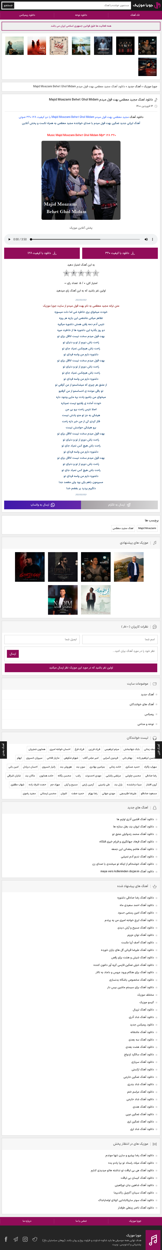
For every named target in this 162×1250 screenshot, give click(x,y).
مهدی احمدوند (93, 776)
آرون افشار (151, 785)
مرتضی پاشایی (113, 776)
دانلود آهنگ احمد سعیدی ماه (137, 905)
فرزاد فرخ (79, 749)
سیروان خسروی (34, 758)
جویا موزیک (150, 87)
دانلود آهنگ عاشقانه (142, 1032)
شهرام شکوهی (71, 758)
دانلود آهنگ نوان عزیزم (140, 935)
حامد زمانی (115, 767)
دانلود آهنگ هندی (143, 1107)
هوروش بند (66, 767)
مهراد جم (55, 785)
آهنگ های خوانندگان (142, 704)
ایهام (19, 758)
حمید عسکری (132, 767)
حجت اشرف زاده (37, 785)
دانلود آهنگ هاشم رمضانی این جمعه (132, 849)
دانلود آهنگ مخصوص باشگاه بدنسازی (131, 980)
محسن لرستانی (48, 794)
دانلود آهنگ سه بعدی (141, 1040)
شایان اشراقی (14, 776)
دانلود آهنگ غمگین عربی (140, 1114)
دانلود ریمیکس (27, 15)
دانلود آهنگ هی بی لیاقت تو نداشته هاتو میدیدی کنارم (122, 1170)
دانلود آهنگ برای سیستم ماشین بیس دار (130, 987)
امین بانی (13, 767)
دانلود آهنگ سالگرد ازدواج (139, 1055)
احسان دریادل (30, 767)
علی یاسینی (104, 785)
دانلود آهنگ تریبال (143, 1010)
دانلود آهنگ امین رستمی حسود (136, 913)
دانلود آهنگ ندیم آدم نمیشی (137, 857)
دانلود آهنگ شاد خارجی (140, 1099)
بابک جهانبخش (131, 749)
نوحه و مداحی (146, 724)
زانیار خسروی (49, 767)
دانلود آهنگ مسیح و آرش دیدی (136, 928)
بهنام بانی (127, 758)
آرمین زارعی (88, 785)
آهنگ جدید (134, 87)
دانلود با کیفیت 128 (39, 253)
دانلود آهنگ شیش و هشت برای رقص (132, 958)
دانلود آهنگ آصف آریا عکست (137, 943)
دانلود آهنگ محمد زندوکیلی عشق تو (133, 834)
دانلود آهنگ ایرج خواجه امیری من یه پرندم (129, 920)
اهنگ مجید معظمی (123, 528)
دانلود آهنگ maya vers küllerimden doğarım (127, 871)
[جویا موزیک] (147, 5)
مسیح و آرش (71, 785)
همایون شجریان (36, 749)
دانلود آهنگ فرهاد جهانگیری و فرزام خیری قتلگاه (126, 842)
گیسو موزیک (146, 1002)
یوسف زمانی (150, 749)
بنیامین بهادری (97, 767)
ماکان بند (30, 776)
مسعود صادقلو (149, 794)
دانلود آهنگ (136, 117)
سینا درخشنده (134, 785)
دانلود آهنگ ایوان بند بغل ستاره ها (133, 827)
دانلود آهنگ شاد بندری (140, 1084)
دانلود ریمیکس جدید (142, 1025)
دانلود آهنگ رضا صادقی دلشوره (135, 898)
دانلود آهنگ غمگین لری (140, 1122)
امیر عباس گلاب (91, 758)
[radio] (95, 273)
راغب (78, 776)
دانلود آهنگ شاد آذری (141, 1017)
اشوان (64, 794)
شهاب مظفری (17, 785)
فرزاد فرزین (94, 749)
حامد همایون (46, 776)
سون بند (80, 767)
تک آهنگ (135, 15)
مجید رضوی (29, 794)
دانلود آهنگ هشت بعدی (140, 1047)
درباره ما (27, 1221)
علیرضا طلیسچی (128, 794)
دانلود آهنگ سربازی (142, 1062)
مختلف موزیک (145, 995)
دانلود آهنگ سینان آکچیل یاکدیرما (134, 1193)
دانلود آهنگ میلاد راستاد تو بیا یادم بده (131, 1163)
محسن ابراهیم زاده (147, 758)
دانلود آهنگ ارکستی (143, 1070)
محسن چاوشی (133, 776)
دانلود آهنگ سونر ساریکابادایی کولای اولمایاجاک (126, 1200)
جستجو (8, 5)
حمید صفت (77, 794)
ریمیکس (149, 714)
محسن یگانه (64, 776)
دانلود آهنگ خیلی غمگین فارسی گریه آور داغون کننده (123, 965)
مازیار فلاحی (53, 758)
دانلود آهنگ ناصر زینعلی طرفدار (136, 1208)
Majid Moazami (147, 528)
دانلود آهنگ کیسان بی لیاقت (137, 1178)
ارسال (13, 654)
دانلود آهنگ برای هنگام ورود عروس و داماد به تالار (125, 972)
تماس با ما (81, 1221)
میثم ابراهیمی (112, 749)
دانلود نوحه (81, 15)
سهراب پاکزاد (150, 767)
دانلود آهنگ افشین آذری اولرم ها (135, 819)
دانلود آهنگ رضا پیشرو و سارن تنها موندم (129, 1155)
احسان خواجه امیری (60, 749)
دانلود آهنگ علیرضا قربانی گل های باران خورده (127, 950)
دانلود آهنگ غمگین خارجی (138, 1077)
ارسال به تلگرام (116, 505)
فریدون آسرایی (110, 758)
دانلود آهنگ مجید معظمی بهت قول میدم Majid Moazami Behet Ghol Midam (101, 99)
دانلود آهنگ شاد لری (142, 1129)
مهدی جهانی (108, 794)
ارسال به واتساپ (40, 505)
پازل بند (118, 785)
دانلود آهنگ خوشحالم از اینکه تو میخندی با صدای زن (123, 864)
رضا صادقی (151, 776)
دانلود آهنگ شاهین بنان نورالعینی (134, 1185)
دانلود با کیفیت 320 (117, 253)
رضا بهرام (93, 794)
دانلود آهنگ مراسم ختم (140, 1092)
